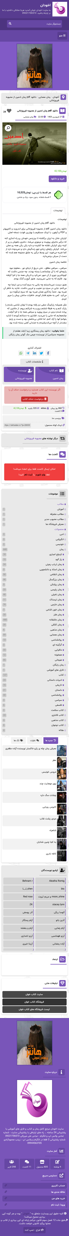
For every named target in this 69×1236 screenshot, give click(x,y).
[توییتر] (41, 353)
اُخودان (56, 97)
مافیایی (58, 650)
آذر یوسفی (28, 912)
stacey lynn (58, 904)
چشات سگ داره (48, 795)
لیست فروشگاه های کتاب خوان (34, 1009)
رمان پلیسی (56, 589)
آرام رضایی (59, 928)
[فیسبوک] (48, 353)
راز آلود (58, 559)
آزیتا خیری (28, 944)
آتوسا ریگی (59, 912)
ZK (31, 904)
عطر (54, 760)
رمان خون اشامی (54, 609)
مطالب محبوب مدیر (54, 519)
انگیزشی (60, 539)
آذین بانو (60, 920)
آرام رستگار (27, 920)
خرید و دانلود (58, 178)
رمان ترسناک (55, 599)
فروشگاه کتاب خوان (34, 1002)
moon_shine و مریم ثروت (51, 896)
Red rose (28, 896)
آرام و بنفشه (27, 928)
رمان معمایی (44, 97)
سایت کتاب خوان (34, 994)
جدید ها (49, 740)
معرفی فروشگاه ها (55, 524)
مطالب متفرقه (57, 514)
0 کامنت (58, 411)
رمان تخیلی (56, 594)
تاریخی (58, 685)
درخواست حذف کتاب (33, 399)
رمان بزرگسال (55, 579)
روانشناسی (56, 640)
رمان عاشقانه (55, 619)
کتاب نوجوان (57, 725)
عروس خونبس (49, 772)
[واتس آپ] (21, 353)
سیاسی (58, 700)
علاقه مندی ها (58, 1192)
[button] (8, 128)
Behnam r (27, 881)
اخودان (26, 1213)
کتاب (61, 675)
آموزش (60, 509)
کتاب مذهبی (57, 720)
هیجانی (58, 660)
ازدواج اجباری (55, 554)
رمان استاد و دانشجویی (51, 569)
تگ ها (16, 740)
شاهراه (52, 830)
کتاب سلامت (57, 710)
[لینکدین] (34, 353)
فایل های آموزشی (55, 670)
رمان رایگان (58, 665)
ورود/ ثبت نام (58, 1205)
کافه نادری (51, 853)
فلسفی (58, 705)
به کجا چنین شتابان (46, 842)
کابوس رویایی (49, 807)
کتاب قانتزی (58, 715)
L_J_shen (28, 889)
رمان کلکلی (56, 624)
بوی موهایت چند (48, 783)
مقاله (61, 730)
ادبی (62, 534)
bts (62, 889)
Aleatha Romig (56, 881)
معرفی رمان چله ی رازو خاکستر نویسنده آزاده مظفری (30, 748)
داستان (58, 690)
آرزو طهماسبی (57, 936)
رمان (61, 549)
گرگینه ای (57, 644)
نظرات (33, 740)
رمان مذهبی (56, 630)
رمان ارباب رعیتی (54, 564)
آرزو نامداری (27, 936)
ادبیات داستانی (54, 680)
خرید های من (58, 1198)
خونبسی (60, 544)
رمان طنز (58, 614)
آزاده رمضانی (58, 944)
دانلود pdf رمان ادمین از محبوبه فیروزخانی (37, 111)
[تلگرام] (27, 353)
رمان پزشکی (56, 584)
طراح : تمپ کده (32, 1230)
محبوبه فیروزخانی (32, 438)
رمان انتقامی (56, 574)
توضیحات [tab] (58, 210)
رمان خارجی (56, 604)
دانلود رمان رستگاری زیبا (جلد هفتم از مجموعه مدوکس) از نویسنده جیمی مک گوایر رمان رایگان (36, 332)
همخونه (58, 655)
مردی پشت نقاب (48, 818)
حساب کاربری (58, 1185)
